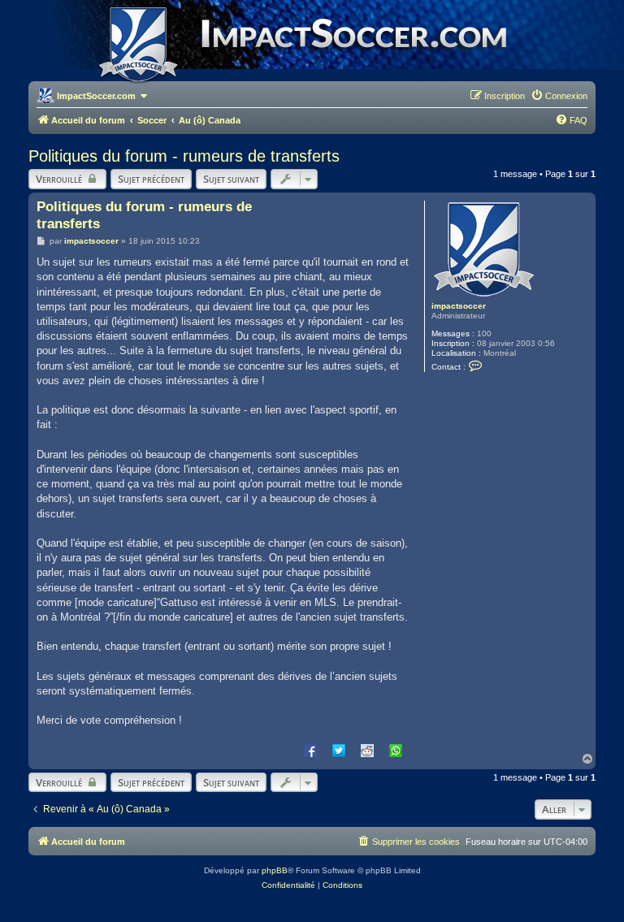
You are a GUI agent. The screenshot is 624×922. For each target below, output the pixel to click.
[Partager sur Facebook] (310, 750)
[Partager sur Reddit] (367, 750)
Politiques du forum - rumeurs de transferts (184, 156)
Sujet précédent (151, 178)
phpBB (275, 870)
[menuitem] (559, 96)
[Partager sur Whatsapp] (396, 750)
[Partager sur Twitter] (339, 750)
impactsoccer (458, 305)
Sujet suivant (231, 178)
